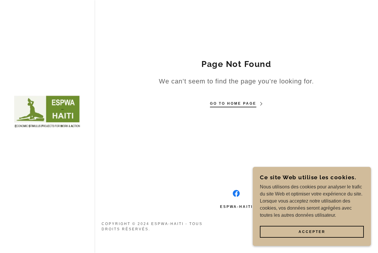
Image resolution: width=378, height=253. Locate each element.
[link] (47, 111)
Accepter (312, 232)
